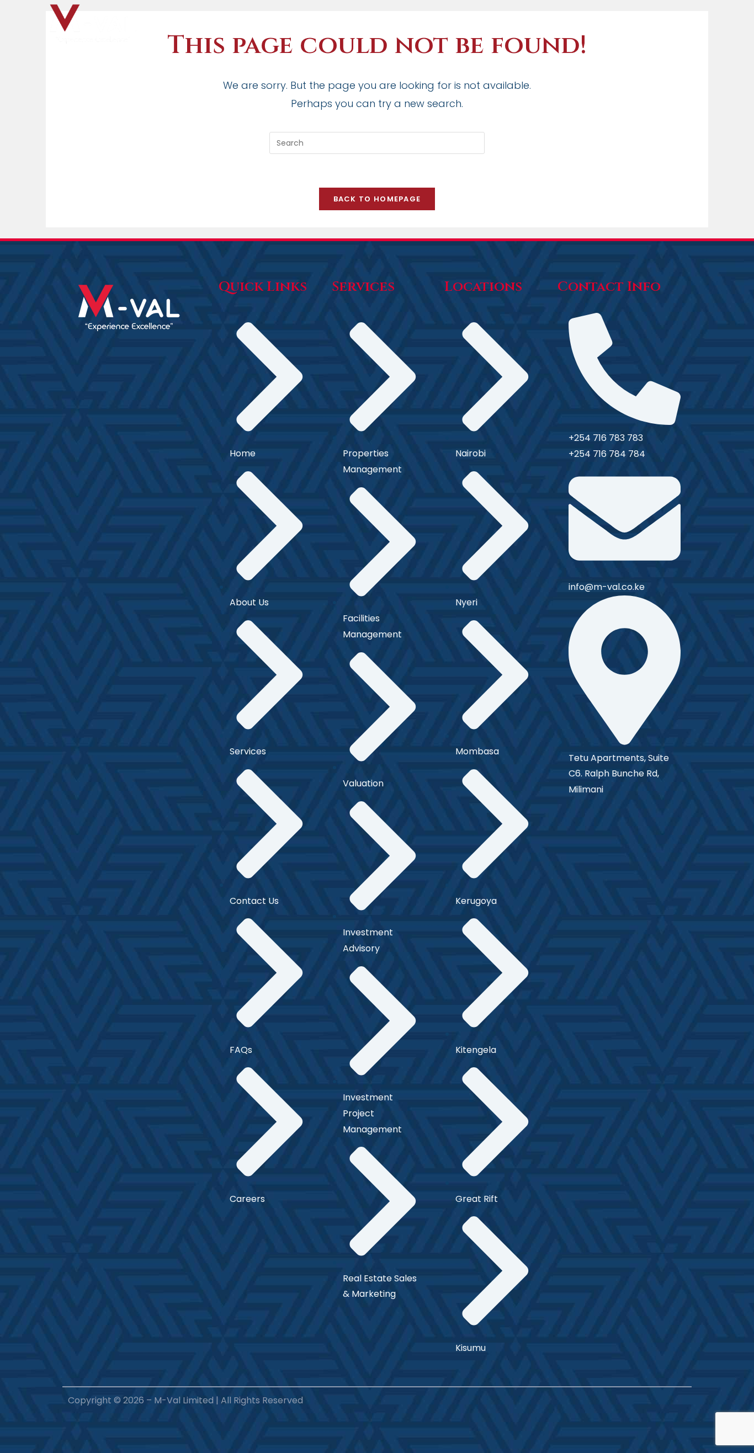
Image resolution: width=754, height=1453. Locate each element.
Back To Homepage (377, 199)
